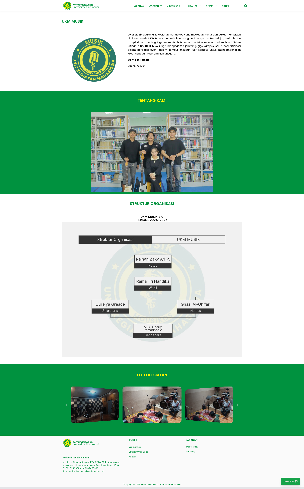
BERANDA (139, 5)
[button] (155, 5)
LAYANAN (154, 5)
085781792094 (137, 66)
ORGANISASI (173, 5)
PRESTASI (193, 5)
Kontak (132, 456)
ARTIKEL (226, 5)
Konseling (190, 451)
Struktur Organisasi (138, 451)
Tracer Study (192, 446)
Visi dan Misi (135, 446)
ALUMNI (210, 5)
